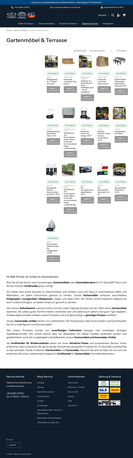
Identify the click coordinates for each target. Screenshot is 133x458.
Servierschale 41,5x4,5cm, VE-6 (120, 190)
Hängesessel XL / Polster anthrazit (52, 81)
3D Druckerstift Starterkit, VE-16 (104, 191)
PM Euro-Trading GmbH (22, 454)
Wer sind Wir (73, 392)
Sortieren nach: (80, 51)
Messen (71, 396)
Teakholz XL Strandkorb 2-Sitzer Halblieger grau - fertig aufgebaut (87, 86)
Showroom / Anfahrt (76, 387)
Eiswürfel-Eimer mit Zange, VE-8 (86, 133)
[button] (26, 23)
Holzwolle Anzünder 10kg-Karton (103, 81)
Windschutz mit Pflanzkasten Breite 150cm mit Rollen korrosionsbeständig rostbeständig (70, 140)
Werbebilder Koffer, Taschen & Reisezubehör (49, 411)
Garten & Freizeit (20, 30)
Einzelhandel (42, 405)
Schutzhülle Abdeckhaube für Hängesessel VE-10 (53, 248)
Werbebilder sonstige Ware (48, 422)
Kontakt (40, 401)
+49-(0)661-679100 (15, 393)
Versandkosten (43, 396)
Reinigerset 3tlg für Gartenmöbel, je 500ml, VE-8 (53, 191)
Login (52, 88)
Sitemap (40, 387)
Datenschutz (73, 382)
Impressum (72, 405)
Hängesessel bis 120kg (120, 132)
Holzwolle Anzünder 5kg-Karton (70, 81)
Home (8, 30)
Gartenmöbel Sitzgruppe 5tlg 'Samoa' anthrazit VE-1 (121, 82)
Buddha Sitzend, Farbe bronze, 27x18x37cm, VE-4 (104, 135)
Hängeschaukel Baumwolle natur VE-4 (53, 133)
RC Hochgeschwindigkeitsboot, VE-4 (87, 191)
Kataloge (40, 382)
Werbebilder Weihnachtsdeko (49, 418)
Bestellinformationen (45, 392)
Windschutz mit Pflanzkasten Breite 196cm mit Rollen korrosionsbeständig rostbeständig (70, 197)
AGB (70, 401)
